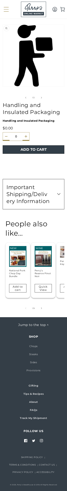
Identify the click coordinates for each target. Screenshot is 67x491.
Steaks (33, 354)
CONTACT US (47, 464)
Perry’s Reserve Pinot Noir (43, 273)
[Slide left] (26, 98)
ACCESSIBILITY (45, 472)
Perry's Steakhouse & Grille (28, 485)
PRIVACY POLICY (23, 472)
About (33, 402)
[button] (4, 9)
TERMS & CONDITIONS (22, 464)
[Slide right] (41, 98)
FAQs (33, 410)
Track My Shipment (33, 418)
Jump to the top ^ (33, 325)
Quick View (43, 288)
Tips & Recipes (33, 393)
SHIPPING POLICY (32, 457)
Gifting (33, 385)
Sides (33, 362)
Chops (33, 346)
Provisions (33, 370)
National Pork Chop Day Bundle (17, 273)
